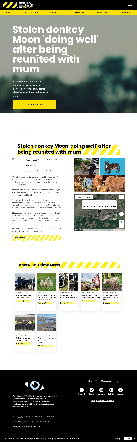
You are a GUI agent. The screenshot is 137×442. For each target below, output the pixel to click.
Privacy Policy (18, 427)
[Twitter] (92, 390)
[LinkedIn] (111, 390)
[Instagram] (101, 390)
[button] (31, 12)
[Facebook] (82, 390)
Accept (127, 438)
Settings (118, 438)
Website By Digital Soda (32, 427)
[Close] (134, 438)
